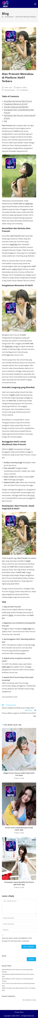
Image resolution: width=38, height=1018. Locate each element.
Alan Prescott (9, 697)
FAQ (5, 121)
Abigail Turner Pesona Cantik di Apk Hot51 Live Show (19, 774)
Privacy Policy (19, 1012)
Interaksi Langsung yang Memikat (16, 107)
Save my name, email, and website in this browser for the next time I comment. (17, 939)
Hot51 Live (8, 87)
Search (4, 956)
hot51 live (29, 204)
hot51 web (27, 629)
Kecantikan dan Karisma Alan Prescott (18, 101)
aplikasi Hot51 (17, 269)
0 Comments (23, 90)
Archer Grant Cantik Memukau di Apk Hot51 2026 (19, 829)
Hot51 (30, 380)
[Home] (2, 17)
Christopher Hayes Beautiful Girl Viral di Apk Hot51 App (19, 883)
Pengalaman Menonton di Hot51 (16, 104)
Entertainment (9, 90)
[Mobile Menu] (35, 4)
